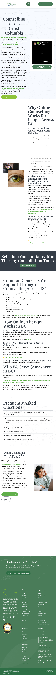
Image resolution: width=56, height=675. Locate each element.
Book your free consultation (14, 357)
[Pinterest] (4, 619)
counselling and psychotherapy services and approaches (40, 211)
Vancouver (7, 380)
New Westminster (9, 382)
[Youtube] (13, 617)
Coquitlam (46, 380)
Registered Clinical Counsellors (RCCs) (12, 43)
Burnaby (19, 380)
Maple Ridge (20, 382)
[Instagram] (4, 617)
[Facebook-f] (16, 617)
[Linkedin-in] (7, 617)
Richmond (26, 380)
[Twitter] (10, 617)
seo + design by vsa (29, 670)
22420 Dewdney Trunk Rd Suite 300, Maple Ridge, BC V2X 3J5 (45, 656)
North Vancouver (36, 380)
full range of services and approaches (26, 315)
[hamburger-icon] (28, 4)
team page (29, 339)
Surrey (14, 380)
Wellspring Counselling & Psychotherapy (14, 37)
